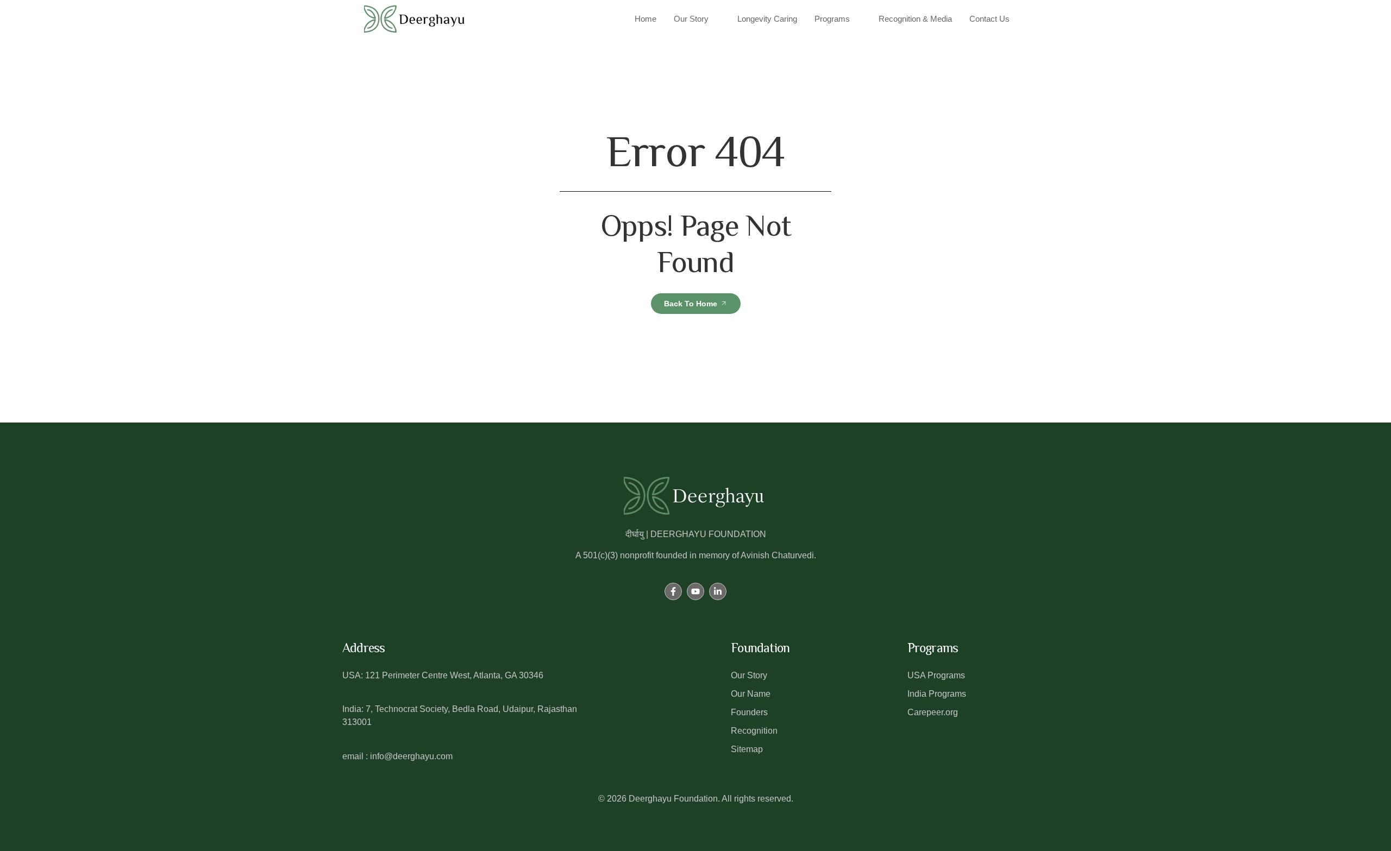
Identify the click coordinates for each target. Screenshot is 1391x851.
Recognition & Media (915, 18)
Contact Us (989, 18)
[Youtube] (695, 591)
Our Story (691, 18)
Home (645, 18)
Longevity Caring (767, 18)
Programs (832, 18)
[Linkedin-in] (717, 591)
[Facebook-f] (673, 591)
